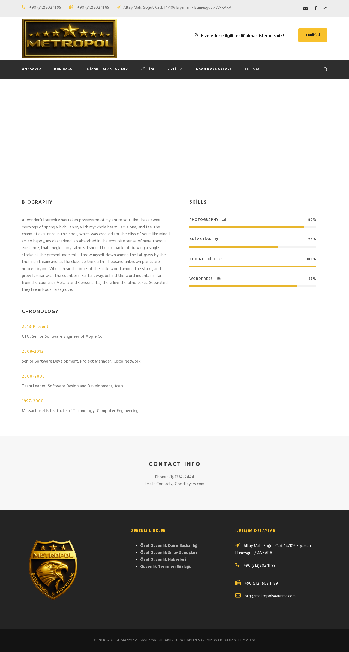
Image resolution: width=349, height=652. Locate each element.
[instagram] (325, 8)
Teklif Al (313, 35)
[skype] (157, 154)
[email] (305, 8)
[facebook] (315, 8)
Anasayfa (31, 69)
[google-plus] (147, 154)
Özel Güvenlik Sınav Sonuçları (168, 553)
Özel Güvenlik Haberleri (163, 559)
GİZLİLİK (174, 69)
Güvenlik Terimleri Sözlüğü (165, 566)
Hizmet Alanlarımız (107, 69)
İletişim (251, 69)
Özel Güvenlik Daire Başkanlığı (169, 545)
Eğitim (147, 69)
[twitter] (166, 154)
